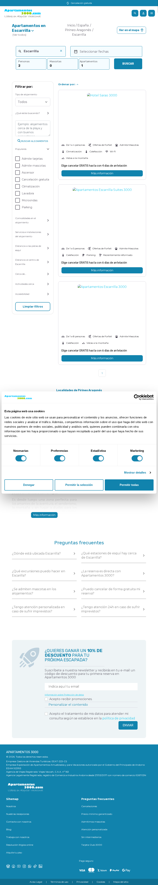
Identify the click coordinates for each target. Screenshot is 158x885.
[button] (33, 30)
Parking (27, 207)
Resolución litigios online (19, 844)
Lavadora (28, 193)
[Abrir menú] (135, 13)
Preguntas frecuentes (97, 799)
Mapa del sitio (120, 881)
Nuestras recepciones (17, 814)
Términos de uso (59, 881)
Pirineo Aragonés (78, 30)
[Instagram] (24, 866)
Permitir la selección (79, 484)
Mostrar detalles (135, 472)
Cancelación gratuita (35, 179)
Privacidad (82, 881)
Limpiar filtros (33, 306)
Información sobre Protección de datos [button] (64, 694)
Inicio (71, 25)
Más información (102, 173)
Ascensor (28, 172)
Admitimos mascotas (93, 821)
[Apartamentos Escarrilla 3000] (102, 309)
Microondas (29, 200)
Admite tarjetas (32, 158)
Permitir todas (129, 484)
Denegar (28, 484)
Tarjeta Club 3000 (91, 844)
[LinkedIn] (40, 866)
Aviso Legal (36, 881)
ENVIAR (128, 725)
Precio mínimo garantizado (96, 814)
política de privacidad (118, 718)
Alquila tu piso (14, 852)
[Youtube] (19, 866)
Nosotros (11, 806)
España (83, 25)
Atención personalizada (94, 829)
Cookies (101, 881)
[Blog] (8, 866)
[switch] (59, 458)
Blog (8, 829)
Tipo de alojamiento (26, 94)
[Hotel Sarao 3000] (102, 108)
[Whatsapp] (30, 866)
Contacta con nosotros (18, 821)
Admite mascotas (34, 165)
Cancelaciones (89, 806)
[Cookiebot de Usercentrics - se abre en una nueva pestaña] (137, 397)
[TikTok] (35, 866)
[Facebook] (13, 866)
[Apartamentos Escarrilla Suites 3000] (102, 217)
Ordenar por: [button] (66, 84)
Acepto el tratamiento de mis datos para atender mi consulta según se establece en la (92, 716)
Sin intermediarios (91, 837)
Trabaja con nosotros (17, 837)
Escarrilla (79, 34)
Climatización (31, 186)
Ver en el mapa (129, 30)
